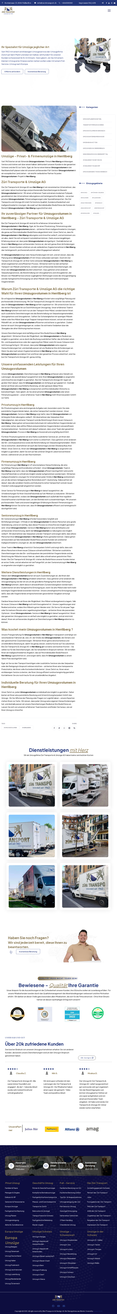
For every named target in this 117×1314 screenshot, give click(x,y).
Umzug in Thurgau (94, 1249)
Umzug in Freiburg (39, 1270)
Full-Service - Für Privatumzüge (29, 802)
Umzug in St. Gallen (94, 1240)
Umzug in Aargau (39, 1236)
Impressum (83, 3)
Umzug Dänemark (12, 1251)
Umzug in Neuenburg (68, 1254)
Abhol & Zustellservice (14, 1225)
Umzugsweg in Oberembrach (94, 148)
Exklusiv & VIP (10, 1197)
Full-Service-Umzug (68, 1206)
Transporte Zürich (39, 1206)
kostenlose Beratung (37, 71)
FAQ (90, 3)
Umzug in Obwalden (68, 1263)
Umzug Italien (10, 1260)
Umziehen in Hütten (90, 142)
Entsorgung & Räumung (77, 853)
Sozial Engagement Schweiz (98, 1188)
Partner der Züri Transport (97, 1192)
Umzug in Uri (92, 1254)
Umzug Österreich (12, 1283)
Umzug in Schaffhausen (69, 1267)
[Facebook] (53, 1306)
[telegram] (69, 728)
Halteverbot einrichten (69, 1215)
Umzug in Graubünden (68, 1240)
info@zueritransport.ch (46, 3)
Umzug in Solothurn (67, 1277)
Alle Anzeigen (86, 1058)
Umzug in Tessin (93, 1244)
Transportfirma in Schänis (93, 125)
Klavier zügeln (37, 1225)
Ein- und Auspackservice (25, 903)
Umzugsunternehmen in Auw (93, 136)
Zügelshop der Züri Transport (99, 1215)
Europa (24, 64)
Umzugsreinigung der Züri (70, 1202)
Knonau (84, 192)
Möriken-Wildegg (98, 192)
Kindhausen (86, 213)
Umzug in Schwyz (67, 1272)
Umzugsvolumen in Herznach (94, 131)
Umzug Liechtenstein (13, 1270)
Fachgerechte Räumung (14, 1211)
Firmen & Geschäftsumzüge (43, 1188)
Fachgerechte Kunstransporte (44, 1197)
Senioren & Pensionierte (14, 1202)
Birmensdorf (99, 208)
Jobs (89, 1197)
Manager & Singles (12, 1192)
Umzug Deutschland (13, 1256)
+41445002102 (67, 3)
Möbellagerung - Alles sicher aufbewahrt (27, 851)
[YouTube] (58, 1306)
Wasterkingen (86, 203)
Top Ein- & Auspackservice (70, 1197)
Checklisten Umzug (68, 1225)
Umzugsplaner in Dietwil (92, 119)
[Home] (50, 10)
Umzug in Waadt (93, 1258)
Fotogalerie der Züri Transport (99, 1202)
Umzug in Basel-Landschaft (43, 1256)
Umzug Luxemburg (12, 1274)
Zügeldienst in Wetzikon (92, 160)
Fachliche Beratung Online (70, 1192)
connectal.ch (97, 1311)
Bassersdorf (86, 208)
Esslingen (85, 197)
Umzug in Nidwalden (68, 1258)
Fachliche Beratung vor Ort (70, 1188)
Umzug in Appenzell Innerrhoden (40, 1250)
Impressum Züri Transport (97, 1225)
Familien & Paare (11, 1188)
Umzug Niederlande (13, 1279)
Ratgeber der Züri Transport (98, 1220)
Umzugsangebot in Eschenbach (95, 172)
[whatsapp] (64, 728)
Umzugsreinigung (12, 1220)
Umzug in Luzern (66, 1249)
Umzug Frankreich (12, 1265)
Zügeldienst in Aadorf (91, 166)
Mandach (99, 203)
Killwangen (97, 197)
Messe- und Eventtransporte (44, 1202)
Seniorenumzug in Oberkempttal (95, 154)
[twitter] (59, 728)
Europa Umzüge (11, 1206)
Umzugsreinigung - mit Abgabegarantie (77, 801)
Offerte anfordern (12, 71)
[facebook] (54, 728)
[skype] (74, 728)
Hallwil (96, 213)
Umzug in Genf (38, 1274)
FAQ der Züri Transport (96, 1206)
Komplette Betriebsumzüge (43, 1192)
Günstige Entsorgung (68, 1211)
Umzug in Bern (38, 1265)
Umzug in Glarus (38, 1279)
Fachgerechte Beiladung (42, 1220)
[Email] (64, 1306)
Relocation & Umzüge (41, 1211)
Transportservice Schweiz (42, 1215)
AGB (94, 3)
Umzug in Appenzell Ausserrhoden (40, 1242)
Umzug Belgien (11, 1247)
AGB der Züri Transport (96, 1211)
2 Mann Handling (66, 1220)
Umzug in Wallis (93, 1263)
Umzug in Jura (65, 1244)
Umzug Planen (10, 1215)
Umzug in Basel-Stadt (41, 1261)
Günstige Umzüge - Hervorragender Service (84, 902)
